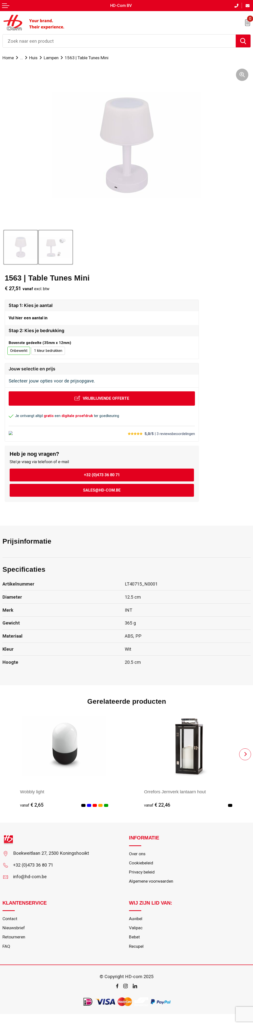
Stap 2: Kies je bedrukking (36, 330)
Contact (9, 918)
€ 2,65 (31, 805)
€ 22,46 (157, 805)
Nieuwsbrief (13, 927)
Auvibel (135, 918)
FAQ (6, 946)
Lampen (51, 57)
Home (8, 57)
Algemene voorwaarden (151, 881)
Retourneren (13, 936)
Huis (33, 57)
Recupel (136, 946)
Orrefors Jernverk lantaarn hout (175, 791)
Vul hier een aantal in (28, 318)
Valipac (136, 927)
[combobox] (119, 41)
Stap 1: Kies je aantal (31, 305)
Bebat (134, 936)
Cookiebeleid (141, 862)
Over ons (137, 853)
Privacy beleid (142, 872)
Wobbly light (32, 791)
